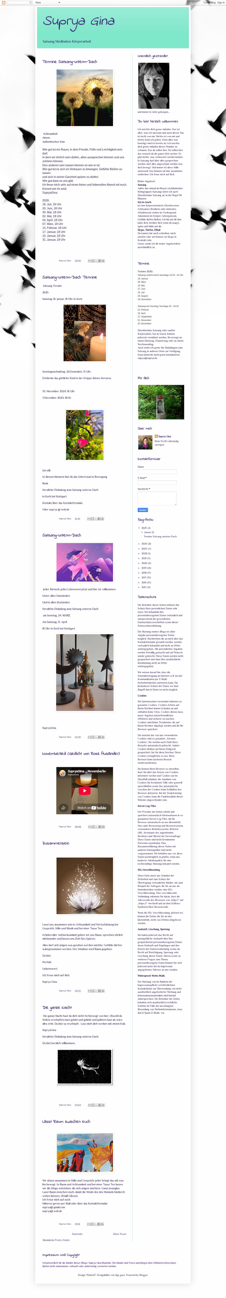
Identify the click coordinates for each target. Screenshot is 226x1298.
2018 (144, 572)
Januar (148, 532)
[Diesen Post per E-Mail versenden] (89, 261)
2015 (144, 587)
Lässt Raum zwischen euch (66, 1122)
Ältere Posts (119, 1234)
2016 (144, 582)
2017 (144, 577)
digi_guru (120, 1275)
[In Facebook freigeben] (100, 261)
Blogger (143, 1275)
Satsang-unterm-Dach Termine (69, 277)
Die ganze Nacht (57, 1008)
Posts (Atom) (62, 1240)
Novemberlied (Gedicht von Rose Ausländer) (81, 754)
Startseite (77, 1234)
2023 (145, 548)
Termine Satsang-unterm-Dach (69, 62)
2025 (145, 528)
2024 (145, 543)
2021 (144, 558)
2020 (145, 563)
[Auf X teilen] (96, 261)
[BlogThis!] (93, 261)
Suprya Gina (164, 436)
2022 (145, 553)
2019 (144, 568)
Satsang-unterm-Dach (61, 535)
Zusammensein (55, 843)
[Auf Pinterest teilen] (103, 261)
